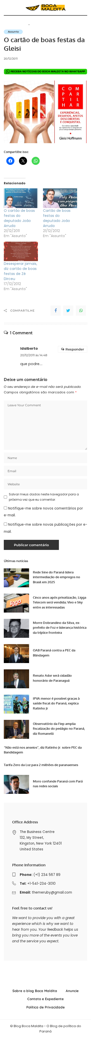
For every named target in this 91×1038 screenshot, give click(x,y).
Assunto (13, 31)
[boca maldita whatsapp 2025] (45, 71)
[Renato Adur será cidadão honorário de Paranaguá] (16, 678)
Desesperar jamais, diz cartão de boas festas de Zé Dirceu (20, 271)
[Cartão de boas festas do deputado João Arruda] (60, 198)
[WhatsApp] (81, 311)
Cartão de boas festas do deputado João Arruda (57, 218)
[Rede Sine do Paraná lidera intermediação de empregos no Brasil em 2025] (16, 577)
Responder (74, 349)
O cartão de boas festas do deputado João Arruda (19, 218)
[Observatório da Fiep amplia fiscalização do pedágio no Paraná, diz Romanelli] (16, 729)
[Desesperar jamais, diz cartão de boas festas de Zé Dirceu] (21, 251)
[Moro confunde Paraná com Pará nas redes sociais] (16, 784)
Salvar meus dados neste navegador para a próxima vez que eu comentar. (44, 496)
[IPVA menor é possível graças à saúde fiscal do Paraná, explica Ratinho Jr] (16, 704)
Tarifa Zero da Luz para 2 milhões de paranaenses (41, 765)
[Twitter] (68, 311)
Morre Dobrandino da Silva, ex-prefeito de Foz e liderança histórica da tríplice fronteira (59, 628)
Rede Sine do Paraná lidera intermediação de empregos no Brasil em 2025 (56, 577)
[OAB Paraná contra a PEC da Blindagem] (16, 653)
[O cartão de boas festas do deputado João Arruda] (21, 198)
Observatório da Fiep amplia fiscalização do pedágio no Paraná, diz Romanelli (59, 729)
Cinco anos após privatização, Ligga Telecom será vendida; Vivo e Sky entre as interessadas (59, 602)
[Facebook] (56, 311)
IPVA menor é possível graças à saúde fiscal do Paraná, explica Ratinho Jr (56, 703)
